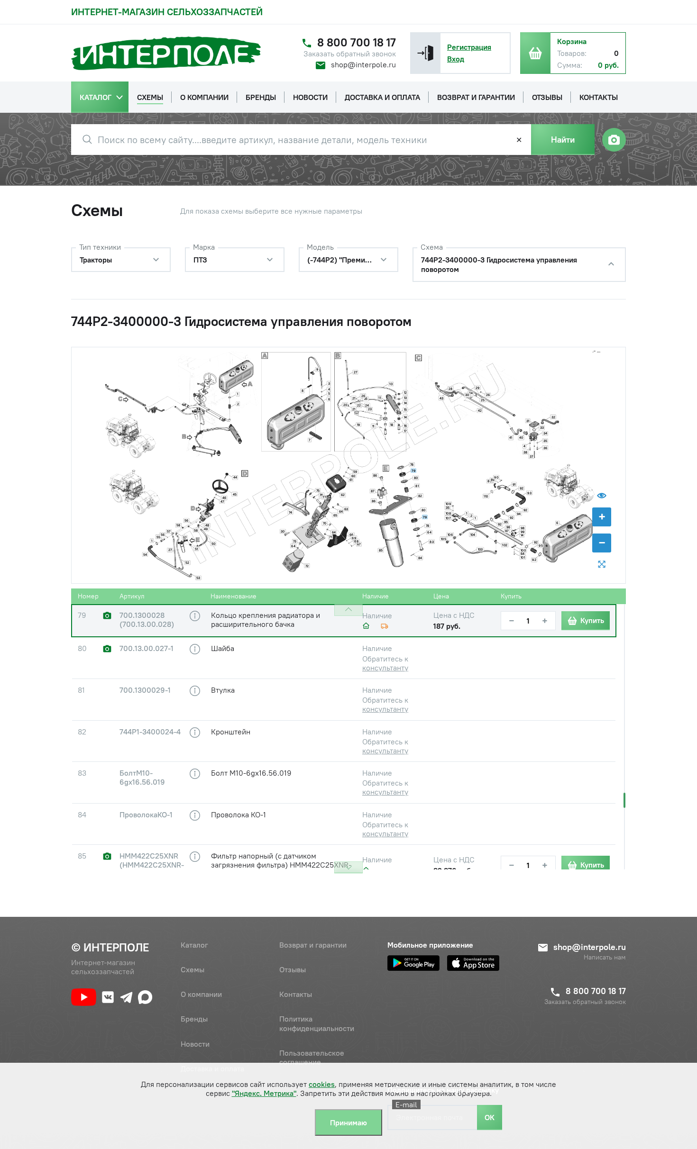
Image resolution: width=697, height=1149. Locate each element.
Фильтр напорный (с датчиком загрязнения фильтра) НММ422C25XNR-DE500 (281, 864)
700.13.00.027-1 (146, 648)
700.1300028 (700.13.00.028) (146, 620)
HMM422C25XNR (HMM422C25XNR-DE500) (151, 864)
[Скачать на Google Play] (413, 963)
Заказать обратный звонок (349, 53)
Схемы (192, 969)
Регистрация (469, 47)
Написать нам (605, 957)
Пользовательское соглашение (311, 1057)
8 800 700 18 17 (356, 42)
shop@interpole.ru (363, 64)
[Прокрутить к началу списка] (348, 610)
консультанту (385, 667)
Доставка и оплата (212, 1068)
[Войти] (425, 53)
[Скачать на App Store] (473, 963)
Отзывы (292, 969)
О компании (201, 994)
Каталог (194, 945)
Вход (455, 58)
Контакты (295, 994)
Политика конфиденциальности (316, 1023)
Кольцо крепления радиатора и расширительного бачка (265, 619)
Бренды (194, 1018)
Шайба (222, 648)
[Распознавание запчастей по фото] (614, 140)
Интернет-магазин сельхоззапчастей (167, 12)
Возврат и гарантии (313, 945)
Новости (195, 1044)
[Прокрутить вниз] (348, 867)
